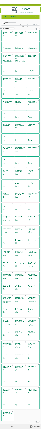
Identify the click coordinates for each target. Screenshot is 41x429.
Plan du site (31, 426)
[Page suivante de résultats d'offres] (38, 29)
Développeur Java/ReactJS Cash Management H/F (32, 309)
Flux (31, 24)
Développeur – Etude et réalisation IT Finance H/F (19, 33)
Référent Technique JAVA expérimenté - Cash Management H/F (32, 56)
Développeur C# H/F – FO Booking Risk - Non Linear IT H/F (32, 183)
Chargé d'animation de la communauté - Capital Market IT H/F (7, 137)
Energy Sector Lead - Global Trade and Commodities (32, 263)
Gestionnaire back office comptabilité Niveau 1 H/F (32, 45)
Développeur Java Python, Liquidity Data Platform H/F (32, 390)
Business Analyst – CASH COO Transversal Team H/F (7, 413)
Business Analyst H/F (19, 389)
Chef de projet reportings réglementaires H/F (6, 171)
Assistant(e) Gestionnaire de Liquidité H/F (18, 102)
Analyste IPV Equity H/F (32, 32)
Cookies (11, 426)
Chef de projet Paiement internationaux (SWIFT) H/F (19, 56)
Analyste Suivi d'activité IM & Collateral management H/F (7, 148)
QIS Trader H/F (5, 262)
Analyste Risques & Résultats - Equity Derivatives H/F (6, 114)
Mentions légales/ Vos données (5, 426)
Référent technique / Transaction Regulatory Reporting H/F (32, 252)
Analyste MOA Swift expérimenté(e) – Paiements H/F (32, 321)
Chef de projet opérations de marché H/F (7, 45)
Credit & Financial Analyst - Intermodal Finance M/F (32, 68)
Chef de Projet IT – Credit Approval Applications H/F (6, 390)
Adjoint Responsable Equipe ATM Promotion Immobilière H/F (19, 286)
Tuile (33, 17)
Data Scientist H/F (31, 216)
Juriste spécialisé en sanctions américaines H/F (19, 252)
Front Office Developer (7, 228)
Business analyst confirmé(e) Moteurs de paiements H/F (19, 321)
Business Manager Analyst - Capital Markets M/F (6, 217)
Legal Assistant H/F (19, 216)
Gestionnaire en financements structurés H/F (32, 240)
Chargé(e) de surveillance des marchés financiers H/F (7, 194)
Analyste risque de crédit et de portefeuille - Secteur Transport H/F (19, 125)
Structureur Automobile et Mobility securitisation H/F (7, 275)
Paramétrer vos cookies (16, 426)
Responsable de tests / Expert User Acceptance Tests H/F (7, 344)
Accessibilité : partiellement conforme (24, 426)
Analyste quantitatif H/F (32, 78)
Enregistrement (36, 24)
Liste (35, 17)
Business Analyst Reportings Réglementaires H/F (32, 344)
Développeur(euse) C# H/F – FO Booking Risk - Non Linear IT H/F (19, 194)
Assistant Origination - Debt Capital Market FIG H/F (19, 68)
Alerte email (26, 24)
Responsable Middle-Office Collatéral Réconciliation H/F (32, 298)
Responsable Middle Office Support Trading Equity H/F (19, 298)
